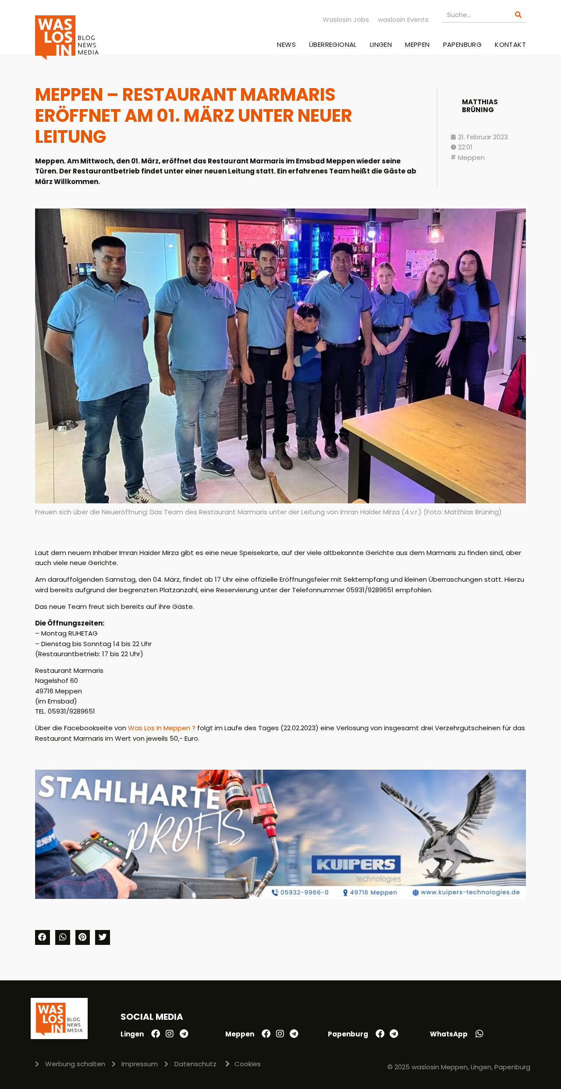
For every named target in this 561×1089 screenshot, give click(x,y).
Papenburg (462, 44)
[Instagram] (169, 1034)
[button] (42, 937)
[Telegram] (183, 1034)
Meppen (417, 44)
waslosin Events (403, 19)
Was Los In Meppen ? (161, 727)
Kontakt (510, 44)
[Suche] (518, 14)
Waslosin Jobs (346, 19)
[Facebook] (155, 1034)
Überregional (333, 44)
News (286, 44)
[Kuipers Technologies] (280, 896)
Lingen (381, 44)
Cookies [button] (247, 1063)
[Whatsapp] (479, 1034)
